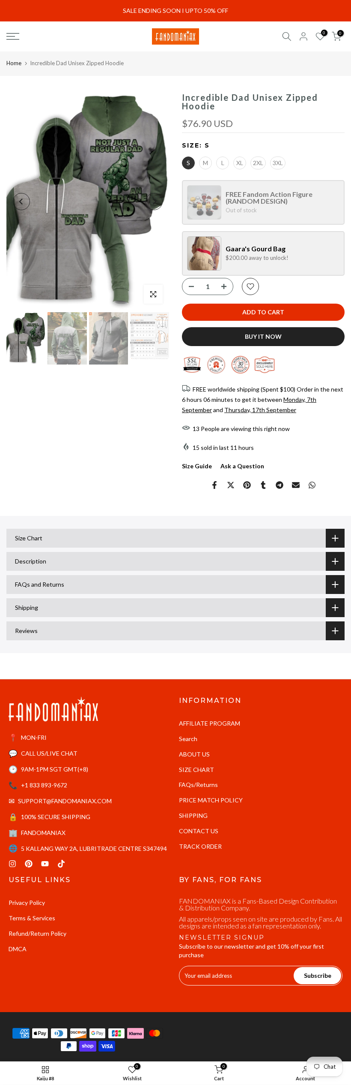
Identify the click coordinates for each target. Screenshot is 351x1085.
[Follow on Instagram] (12, 864)
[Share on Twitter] (231, 485)
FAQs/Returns (198, 784)
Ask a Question (242, 466)
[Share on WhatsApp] (312, 485)
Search (188, 738)
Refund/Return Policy (37, 933)
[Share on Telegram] (279, 485)
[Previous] (21, 201)
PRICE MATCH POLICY (211, 800)
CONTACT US (198, 831)
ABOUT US (194, 754)
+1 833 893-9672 (44, 785)
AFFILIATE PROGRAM (209, 723)
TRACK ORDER (200, 846)
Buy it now (263, 336)
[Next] (154, 201)
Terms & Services (32, 918)
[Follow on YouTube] (45, 864)
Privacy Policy (27, 902)
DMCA (18, 948)
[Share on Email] (296, 485)
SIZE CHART (196, 769)
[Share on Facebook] (214, 485)
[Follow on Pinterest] (29, 864)
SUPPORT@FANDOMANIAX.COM (65, 801)
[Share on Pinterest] (247, 485)
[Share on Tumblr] (263, 485)
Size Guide (197, 466)
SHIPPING (193, 815)
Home (13, 63)
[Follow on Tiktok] (61, 864)
